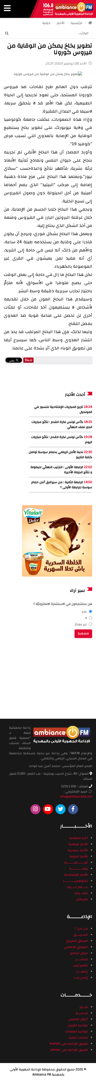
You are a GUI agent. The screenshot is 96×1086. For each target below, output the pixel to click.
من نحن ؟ (81, 928)
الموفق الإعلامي (76, 947)
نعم (84, 611)
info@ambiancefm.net (76, 797)
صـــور (83, 1007)
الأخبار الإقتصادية (76, 875)
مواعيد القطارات (76, 1031)
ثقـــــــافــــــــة (76, 862)
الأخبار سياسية (78, 850)
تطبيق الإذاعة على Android (69, 1044)
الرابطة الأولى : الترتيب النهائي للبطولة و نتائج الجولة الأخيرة (61, 469)
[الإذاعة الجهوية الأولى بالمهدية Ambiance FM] (67, 9)
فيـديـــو (82, 1013)
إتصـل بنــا (81, 977)
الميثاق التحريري (77, 941)
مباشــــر (81, 959)
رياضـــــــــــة (78, 868)
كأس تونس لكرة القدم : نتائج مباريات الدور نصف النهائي (61, 424)
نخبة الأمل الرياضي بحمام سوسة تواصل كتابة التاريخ (60, 454)
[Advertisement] (57, 678)
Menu (7, 9)
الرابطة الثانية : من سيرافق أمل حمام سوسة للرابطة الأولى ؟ (61, 484)
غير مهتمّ (81, 624)
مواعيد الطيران (78, 1025)
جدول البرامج (79, 953)
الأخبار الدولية (78, 856)
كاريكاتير (82, 899)
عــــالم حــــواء (77, 887)
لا (86, 617)
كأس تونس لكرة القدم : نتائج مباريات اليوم (61, 439)
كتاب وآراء (81, 893)
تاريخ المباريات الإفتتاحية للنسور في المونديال (63, 409)
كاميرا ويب (80, 965)
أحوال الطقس (78, 1019)
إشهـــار (82, 971)
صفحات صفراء (78, 1037)
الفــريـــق (80, 935)
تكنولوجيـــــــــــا (75, 881)
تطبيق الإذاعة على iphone (69, 1050)
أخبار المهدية (78, 838)
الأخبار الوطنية (78, 844)
